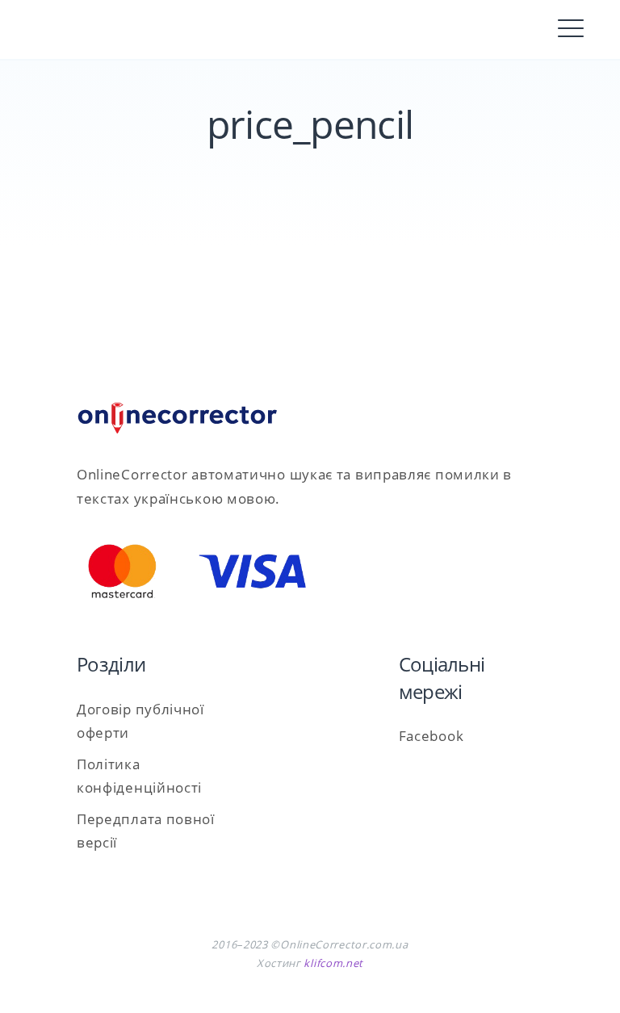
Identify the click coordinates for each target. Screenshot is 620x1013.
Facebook (431, 735)
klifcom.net (333, 963)
